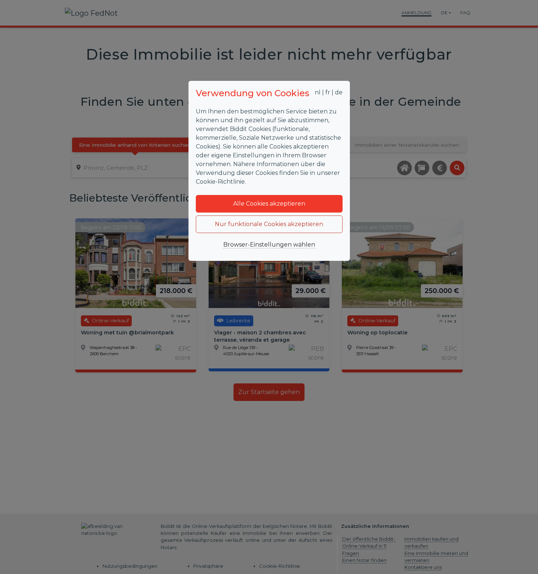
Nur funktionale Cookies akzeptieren (269, 224)
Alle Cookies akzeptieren (269, 203)
